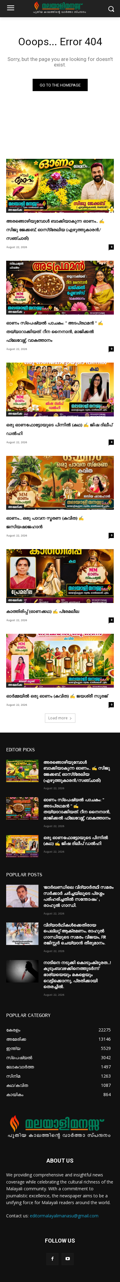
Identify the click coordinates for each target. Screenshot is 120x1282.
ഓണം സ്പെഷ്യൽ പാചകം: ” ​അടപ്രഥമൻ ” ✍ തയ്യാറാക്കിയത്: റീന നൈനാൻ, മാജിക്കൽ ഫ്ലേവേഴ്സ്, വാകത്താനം (54, 332)
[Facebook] (52, 1259)
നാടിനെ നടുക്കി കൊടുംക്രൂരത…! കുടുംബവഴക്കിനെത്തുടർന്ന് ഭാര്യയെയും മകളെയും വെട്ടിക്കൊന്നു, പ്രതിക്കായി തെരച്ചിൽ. (77, 975)
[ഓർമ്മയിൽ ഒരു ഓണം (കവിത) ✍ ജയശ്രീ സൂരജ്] (60, 661)
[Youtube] (68, 1259)
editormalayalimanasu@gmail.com (64, 1216)
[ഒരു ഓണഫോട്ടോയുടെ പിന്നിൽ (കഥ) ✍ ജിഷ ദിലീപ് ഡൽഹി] (60, 389)
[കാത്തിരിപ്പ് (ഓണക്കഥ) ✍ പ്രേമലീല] (60, 576)
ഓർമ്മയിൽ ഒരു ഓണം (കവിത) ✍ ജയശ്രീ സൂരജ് (57, 696)
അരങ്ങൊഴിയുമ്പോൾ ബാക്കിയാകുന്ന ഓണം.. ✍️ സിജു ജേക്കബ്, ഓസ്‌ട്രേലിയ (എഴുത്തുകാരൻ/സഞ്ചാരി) (55, 230)
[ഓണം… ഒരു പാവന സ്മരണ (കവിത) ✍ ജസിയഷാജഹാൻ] (60, 483)
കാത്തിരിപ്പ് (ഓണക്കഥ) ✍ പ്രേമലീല (42, 611)
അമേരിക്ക (15, 209)
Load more (58, 718)
